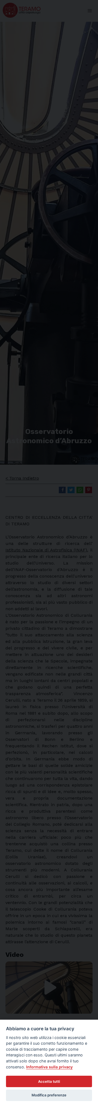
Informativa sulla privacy (49, 1067)
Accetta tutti (49, 1081)
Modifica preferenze (49, 1095)
